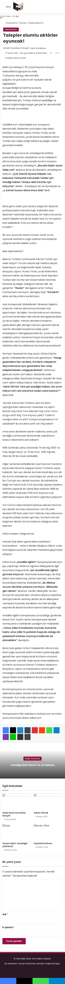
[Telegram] (57, 730)
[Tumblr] (27, 730)
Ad (5, 914)
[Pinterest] (35, 730)
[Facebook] (6, 730)
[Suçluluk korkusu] (48, 832)
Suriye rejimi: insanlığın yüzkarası (15, 845)
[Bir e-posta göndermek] (49, 48)
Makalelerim (36, 23)
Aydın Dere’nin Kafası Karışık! (14, 814)
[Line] (13, 737)
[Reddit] (42, 730)
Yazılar (23, 23)
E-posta (8, 927)
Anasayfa (11, 23)
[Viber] (6, 737)
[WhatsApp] (49, 730)
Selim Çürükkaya (38, 48)
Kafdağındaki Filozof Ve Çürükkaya (32, 765)
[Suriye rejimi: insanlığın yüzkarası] (16, 832)
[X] (13, 730)
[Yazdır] (27, 737)
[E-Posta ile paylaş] (20, 737)
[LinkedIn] (20, 730)
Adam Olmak (41, 812)
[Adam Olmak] (48, 801)
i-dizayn (21, 963)
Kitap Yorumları (32, 758)
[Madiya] (18, 6)
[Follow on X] (47, 48)
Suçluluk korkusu (43, 843)
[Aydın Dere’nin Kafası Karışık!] (16, 801)
